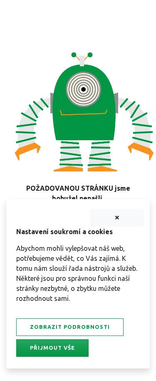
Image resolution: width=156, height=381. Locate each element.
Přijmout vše (52, 348)
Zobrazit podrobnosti (70, 327)
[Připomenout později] (117, 218)
